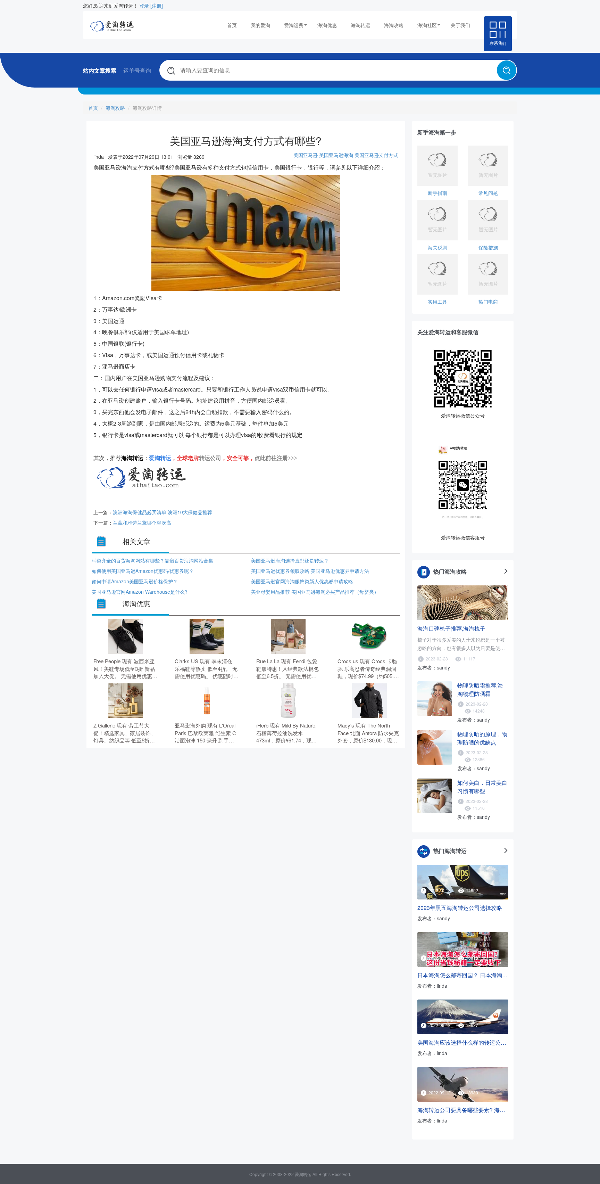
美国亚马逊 (305, 154)
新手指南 (437, 192)
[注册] (156, 5)
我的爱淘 (260, 25)
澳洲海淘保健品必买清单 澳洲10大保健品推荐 (162, 512)
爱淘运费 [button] (293, 25)
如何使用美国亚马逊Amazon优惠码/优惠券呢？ (143, 570)
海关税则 (437, 247)
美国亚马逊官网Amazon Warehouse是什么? (140, 591)
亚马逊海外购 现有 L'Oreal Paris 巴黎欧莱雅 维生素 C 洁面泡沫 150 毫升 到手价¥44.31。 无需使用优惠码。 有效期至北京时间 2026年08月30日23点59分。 (206, 733)
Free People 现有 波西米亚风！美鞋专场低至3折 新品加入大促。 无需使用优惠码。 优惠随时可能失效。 (124, 668)
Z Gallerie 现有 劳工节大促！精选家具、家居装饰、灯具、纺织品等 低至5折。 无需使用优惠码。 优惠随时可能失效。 (125, 733)
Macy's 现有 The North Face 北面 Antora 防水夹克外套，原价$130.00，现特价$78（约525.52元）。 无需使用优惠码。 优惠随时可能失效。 (369, 733)
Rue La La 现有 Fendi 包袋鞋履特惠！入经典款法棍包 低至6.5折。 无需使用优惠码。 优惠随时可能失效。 (287, 668)
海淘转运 (360, 25)
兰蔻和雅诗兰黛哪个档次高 (142, 522)
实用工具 (437, 301)
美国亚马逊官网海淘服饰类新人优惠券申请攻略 (302, 581)
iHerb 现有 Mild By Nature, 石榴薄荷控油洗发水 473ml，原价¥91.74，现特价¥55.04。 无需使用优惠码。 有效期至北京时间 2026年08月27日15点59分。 (286, 733)
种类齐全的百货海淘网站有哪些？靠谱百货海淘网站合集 (152, 560)
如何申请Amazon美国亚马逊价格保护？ (135, 581)
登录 (144, 5)
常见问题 (488, 192)
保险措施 (488, 247)
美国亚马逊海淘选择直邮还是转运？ (290, 560)
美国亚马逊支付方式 (376, 154)
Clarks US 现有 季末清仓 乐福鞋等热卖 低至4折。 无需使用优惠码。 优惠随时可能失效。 (207, 668)
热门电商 (488, 301)
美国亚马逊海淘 (336, 154)
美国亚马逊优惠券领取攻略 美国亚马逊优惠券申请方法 (310, 570)
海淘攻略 (393, 25)
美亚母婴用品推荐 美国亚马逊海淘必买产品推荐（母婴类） (315, 591)
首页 (232, 25)
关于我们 (460, 25)
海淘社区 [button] (427, 25)
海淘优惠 (327, 25)
